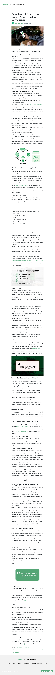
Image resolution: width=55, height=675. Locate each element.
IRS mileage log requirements (21, 431)
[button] (53, 4)
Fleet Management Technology (22, 647)
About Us (9, 663)
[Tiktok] (49, 671)
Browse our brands (19, 561)
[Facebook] (52, 671)
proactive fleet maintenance (22, 185)
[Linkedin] (42, 671)
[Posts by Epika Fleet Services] (13, 23)
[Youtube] (44, 671)
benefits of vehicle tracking (24, 644)
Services (14, 663)
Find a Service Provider (27, 663)
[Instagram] (47, 671)
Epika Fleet (26, 600)
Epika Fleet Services (19, 23)
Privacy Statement (39, 663)
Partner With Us (20, 663)
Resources (33, 663)
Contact (46, 663)
